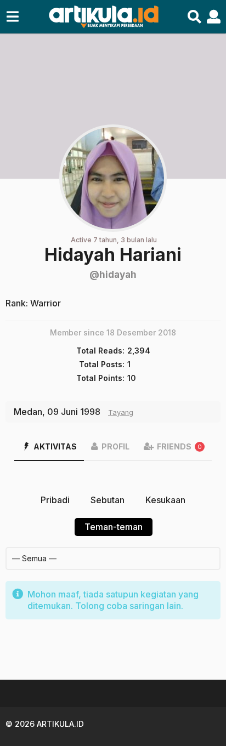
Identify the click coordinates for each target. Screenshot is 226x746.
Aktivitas (55, 446)
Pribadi (55, 499)
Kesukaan (165, 499)
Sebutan (108, 499)
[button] (12, 17)
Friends (179, 446)
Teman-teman (113, 526)
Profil (115, 446)
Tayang (120, 412)
